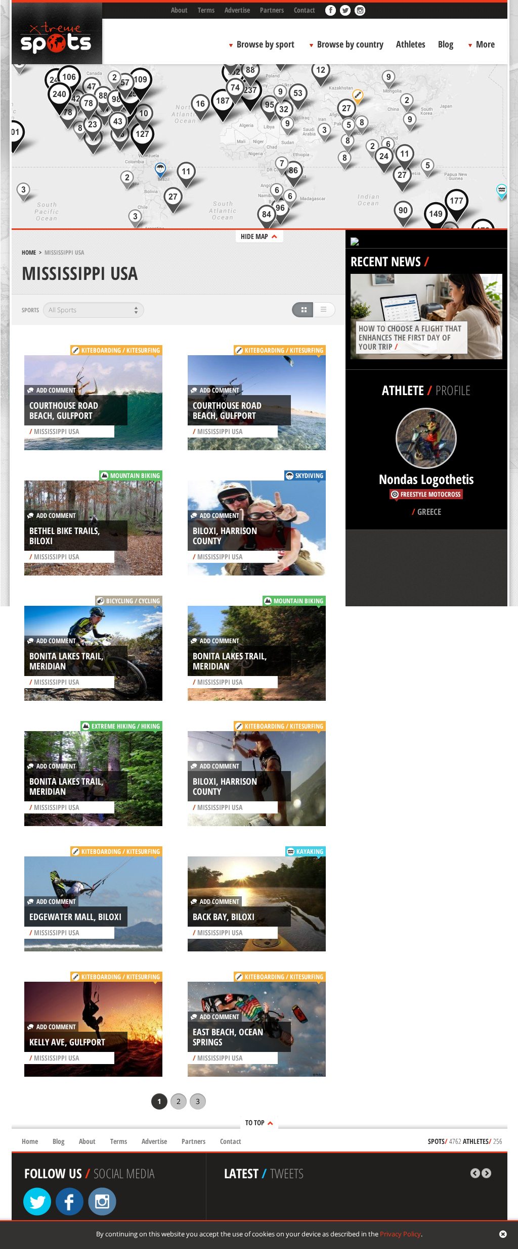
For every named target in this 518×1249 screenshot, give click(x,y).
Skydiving (309, 475)
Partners (272, 10)
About (179, 10)
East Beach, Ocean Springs (228, 1037)
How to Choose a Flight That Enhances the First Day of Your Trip (410, 337)
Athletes (410, 44)
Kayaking (309, 851)
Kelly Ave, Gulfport (67, 1042)
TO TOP (255, 1122)
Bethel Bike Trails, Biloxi (64, 535)
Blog (445, 44)
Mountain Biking (135, 475)
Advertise (237, 10)
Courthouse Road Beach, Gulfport (63, 410)
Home (29, 252)
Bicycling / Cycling (133, 600)
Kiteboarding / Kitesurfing (120, 350)
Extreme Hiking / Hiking (126, 726)
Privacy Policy (400, 1233)
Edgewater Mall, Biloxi (75, 916)
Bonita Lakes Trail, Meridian (66, 661)
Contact (304, 10)
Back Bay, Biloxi (223, 916)
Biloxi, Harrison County (225, 535)
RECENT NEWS (386, 261)
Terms (206, 10)
